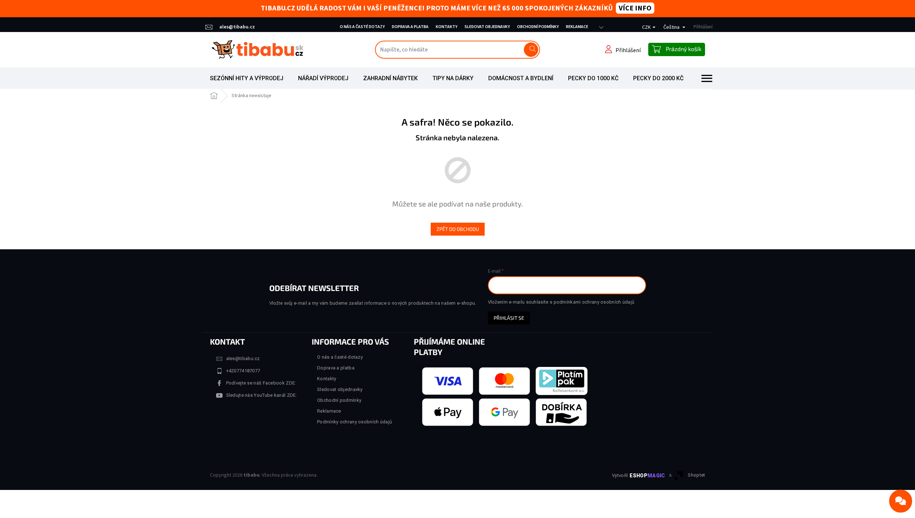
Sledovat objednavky (487, 27)
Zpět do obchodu (457, 229)
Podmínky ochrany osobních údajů (354, 421)
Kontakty (446, 27)
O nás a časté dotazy (362, 27)
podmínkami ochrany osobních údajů (594, 302)
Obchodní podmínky (538, 27)
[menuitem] (246, 78)
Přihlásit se (509, 318)
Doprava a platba (410, 27)
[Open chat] (900, 501)
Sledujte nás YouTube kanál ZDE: (261, 395)
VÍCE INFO (635, 8)
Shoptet (696, 475)
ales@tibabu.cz (243, 358)
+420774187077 (243, 370)
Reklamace (577, 27)
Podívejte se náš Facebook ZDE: (261, 383)
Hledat (531, 49)
